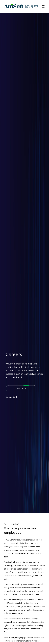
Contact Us (10, 397)
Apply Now (21, 388)
